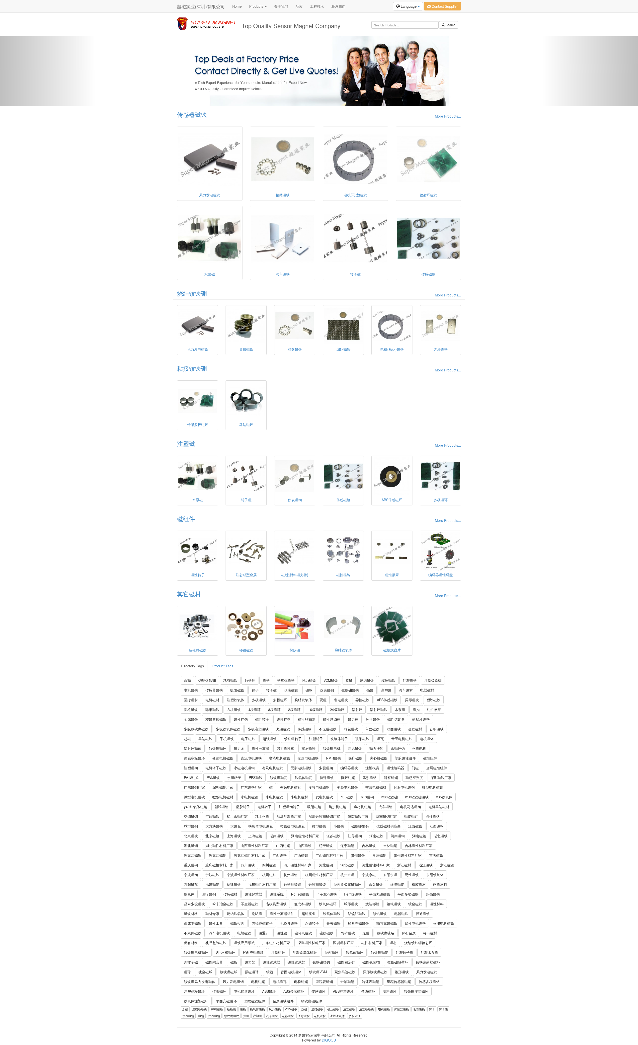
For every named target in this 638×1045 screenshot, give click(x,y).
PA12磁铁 (191, 777)
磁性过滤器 (271, 962)
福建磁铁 (234, 884)
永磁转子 (234, 777)
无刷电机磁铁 (301, 767)
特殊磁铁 (327, 777)
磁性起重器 (253, 894)
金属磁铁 (191, 719)
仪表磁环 (219, 991)
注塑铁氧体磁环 (305, 952)
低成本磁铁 (303, 903)
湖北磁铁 (441, 835)
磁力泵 (239, 748)
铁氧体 (189, 894)
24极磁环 (337, 709)
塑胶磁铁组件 (254, 1000)
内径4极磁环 (225, 952)
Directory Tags (192, 665)
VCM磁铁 (330, 680)
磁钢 (309, 690)
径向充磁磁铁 (358, 923)
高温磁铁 (355, 748)
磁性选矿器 (396, 719)
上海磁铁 (234, 835)
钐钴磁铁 (380, 913)
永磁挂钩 (398, 748)
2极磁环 (294, 709)
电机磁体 (427, 738)
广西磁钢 (301, 855)
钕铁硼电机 (331, 748)
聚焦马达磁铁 (344, 971)
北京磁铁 (191, 835)
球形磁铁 (212, 709)
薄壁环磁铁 (421, 719)
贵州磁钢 (379, 855)
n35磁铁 (346, 796)
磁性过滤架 (296, 962)
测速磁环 (390, 991)
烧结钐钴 (372, 903)
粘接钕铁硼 (192, 368)
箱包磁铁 (351, 728)
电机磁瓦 (280, 981)
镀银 (269, 971)
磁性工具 (216, 923)
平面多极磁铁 (408, 894)
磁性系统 (277, 894)
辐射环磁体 (192, 748)
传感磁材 (230, 894)
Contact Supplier (444, 6)
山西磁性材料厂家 (255, 845)
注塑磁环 (278, 952)
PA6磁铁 (213, 777)
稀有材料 (191, 942)
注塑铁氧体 (235, 699)
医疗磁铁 (355, 758)
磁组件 (186, 518)
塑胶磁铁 (433, 699)
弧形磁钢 (370, 777)
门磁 (415, 767)
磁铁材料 (191, 913)
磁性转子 (262, 719)
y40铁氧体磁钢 (195, 806)
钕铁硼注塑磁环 (416, 991)
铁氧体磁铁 (286, 680)
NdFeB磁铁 (300, 894)
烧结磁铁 (367, 680)
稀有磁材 (430, 932)
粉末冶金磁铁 (222, 903)
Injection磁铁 (327, 894)
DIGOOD (329, 1040)
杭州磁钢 (291, 874)
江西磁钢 (437, 826)
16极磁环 (315, 709)
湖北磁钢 (191, 845)
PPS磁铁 (255, 777)
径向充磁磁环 (253, 952)
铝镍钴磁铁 (356, 913)
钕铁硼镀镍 (317, 884)
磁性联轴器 (307, 719)
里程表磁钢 (324, 981)
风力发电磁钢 (233, 981)
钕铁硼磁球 (228, 971)
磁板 (233, 962)
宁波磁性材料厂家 (241, 874)
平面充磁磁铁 (379, 894)
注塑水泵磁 (429, 952)
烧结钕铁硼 (192, 293)
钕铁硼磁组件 (311, 1000)
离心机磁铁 (378, 758)
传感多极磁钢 (429, 981)
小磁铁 (338, 826)
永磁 (187, 680)
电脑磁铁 (244, 932)
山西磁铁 (305, 845)
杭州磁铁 (269, 874)
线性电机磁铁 (415, 923)
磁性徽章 (434, 709)
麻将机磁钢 (362, 806)
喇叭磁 (257, 913)
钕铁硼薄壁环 (397, 962)
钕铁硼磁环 (217, 748)
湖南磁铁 (277, 835)
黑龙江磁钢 (217, 855)
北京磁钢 (212, 835)
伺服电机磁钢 (404, 787)
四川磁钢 (269, 864)
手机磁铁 (227, 738)
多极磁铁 (259, 699)
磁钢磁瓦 (411, 816)
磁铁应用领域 (244, 942)
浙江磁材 (404, 864)
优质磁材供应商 (388, 826)
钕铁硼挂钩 (321, 962)
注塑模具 (372, 767)
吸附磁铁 (237, 690)
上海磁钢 (255, 835)
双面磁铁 (394, 728)
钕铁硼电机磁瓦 (292, 826)
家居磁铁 (309, 748)
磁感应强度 (414, 777)
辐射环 (357, 709)
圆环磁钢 (348, 777)
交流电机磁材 (375, 787)
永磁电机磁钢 (244, 767)
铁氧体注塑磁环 (196, 1000)
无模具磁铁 (289, 923)
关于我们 (281, 6)
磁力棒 (353, 719)
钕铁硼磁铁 (350, 690)
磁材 (393, 942)
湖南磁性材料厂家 (305, 835)
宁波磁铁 (212, 874)
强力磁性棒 (285, 748)
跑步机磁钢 (337, 806)
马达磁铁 (205, 738)
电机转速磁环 (244, 991)
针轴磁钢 (347, 981)
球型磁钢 (191, 826)
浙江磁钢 (447, 864)
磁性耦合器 (214, 962)
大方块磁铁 (214, 826)
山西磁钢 (283, 845)
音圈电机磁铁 (401, 738)
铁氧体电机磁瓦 (260, 826)
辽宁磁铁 (326, 845)
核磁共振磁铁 (215, 719)
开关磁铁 (333, 923)
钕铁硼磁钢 (379, 952)
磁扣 (416, 709)
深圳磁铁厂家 (440, 777)
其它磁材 (189, 593)
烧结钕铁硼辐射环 (418, 942)
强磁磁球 (252, 971)
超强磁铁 (270, 738)
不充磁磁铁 (327, 728)
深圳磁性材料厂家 (311, 942)
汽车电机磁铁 (219, 932)
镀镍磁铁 (326, 932)
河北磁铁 (347, 864)
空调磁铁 (212, 816)
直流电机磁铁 (251, 758)
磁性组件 (430, 758)
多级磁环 (368, 991)
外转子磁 (191, 962)
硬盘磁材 (415, 728)
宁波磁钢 (191, 874)
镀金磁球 (205, 971)
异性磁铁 (362, 699)
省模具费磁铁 (276, 903)
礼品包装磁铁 (215, 942)
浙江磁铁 (426, 864)
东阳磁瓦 (191, 884)
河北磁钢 (326, 864)
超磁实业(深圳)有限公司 (201, 6)
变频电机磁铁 (347, 787)
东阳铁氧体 (435, 874)
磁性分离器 (260, 748)
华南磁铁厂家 (357, 816)
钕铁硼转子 (293, 738)
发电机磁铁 (324, 796)
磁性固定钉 (346, 962)
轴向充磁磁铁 (386, 923)
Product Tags (222, 665)
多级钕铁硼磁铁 (196, 728)
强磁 (369, 690)
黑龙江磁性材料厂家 (249, 855)
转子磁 (271, 690)
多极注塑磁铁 (258, 728)
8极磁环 (274, 709)
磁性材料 (437, 903)
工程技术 (317, 6)
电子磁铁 (248, 738)
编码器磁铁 (349, 767)
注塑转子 (316, 738)
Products (256, 6)
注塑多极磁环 (194, 991)
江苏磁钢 (355, 835)
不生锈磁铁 (249, 903)
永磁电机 (419, 748)
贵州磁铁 (358, 855)
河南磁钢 (398, 835)
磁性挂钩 (241, 719)
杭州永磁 (347, 874)
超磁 (348, 680)
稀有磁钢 (391, 777)
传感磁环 (318, 991)
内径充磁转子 (262, 923)
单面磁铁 (372, 728)
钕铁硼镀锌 (292, 884)
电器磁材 (427, 690)
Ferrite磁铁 (353, 894)
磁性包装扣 (371, 962)
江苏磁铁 (333, 835)
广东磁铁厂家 (251, 787)
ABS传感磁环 (293, 991)
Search (450, 25)
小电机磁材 (299, 796)
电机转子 (264, 806)
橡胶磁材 (419, 884)
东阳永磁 (390, 874)
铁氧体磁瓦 (303, 777)
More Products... (448, 116)
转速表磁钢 (370, 981)
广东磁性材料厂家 (276, 942)
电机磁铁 (191, 690)
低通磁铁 (423, 913)
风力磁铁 (309, 680)
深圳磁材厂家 (343, 942)
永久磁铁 (376, 884)
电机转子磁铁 (215, 767)
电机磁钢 (258, 981)
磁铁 (266, 680)
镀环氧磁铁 (303, 932)
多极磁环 (280, 699)
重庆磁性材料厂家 (219, 864)
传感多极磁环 (194, 758)
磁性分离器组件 (282, 913)
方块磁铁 (234, 709)
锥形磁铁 (402, 971)
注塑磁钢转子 (289, 806)
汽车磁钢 (386, 806)
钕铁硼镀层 (385, 932)
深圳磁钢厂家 (222, 787)
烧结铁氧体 (303, 699)
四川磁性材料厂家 (298, 864)
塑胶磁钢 (222, 806)
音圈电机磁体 (291, 971)
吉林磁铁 (369, 845)
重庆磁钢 (191, 864)
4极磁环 (254, 709)
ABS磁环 (269, 991)
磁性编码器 (395, 767)
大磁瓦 (235, 826)
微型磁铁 (319, 826)
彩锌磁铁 (348, 932)
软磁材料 (440, 884)
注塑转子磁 (404, 952)
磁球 (187, 971)
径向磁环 (331, 952)
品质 (299, 6)
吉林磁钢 (390, 845)
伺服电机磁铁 (443, 923)
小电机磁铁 (274, 796)
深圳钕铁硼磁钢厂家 (324, 816)
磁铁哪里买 (360, 826)
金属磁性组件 (436, 767)
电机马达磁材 (438, 806)
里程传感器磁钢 (399, 981)
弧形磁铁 (362, 738)
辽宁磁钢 (347, 845)
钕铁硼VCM (318, 971)
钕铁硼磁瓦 (278, 777)
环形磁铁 (373, 719)
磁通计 (264, 932)
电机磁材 (212, 699)
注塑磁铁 (410, 680)
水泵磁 (400, 709)
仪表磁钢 (291, 690)
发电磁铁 (341, 699)
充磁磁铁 (283, 728)
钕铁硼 (250, 680)
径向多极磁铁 (194, 903)
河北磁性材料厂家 (376, 864)
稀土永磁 (262, 816)
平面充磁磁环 (226, 1000)
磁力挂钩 (376, 748)
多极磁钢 (326, 767)
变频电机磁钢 (319, 787)
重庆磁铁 (436, 855)
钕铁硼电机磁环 (196, 952)
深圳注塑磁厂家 (289, 816)
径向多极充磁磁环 (347, 884)
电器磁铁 (401, 913)
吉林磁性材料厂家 (419, 845)
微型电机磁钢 (432, 787)
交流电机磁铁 (279, 758)
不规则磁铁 (192, 932)
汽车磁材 (406, 690)
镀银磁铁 (394, 903)
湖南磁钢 (419, 835)
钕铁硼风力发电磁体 (199, 981)
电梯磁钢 (301, 981)
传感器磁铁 (192, 114)
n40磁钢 (367, 796)
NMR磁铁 (333, 758)
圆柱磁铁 (191, 709)
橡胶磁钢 (397, 884)
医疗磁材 (191, 699)
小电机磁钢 (249, 796)
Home (237, 6)
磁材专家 (212, 913)
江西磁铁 (415, 826)
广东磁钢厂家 (194, 787)
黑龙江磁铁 (192, 855)
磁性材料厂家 (371, 942)
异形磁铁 (412, 699)
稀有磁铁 (230, 680)
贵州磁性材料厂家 (408, 855)
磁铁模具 (237, 923)
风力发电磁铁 (426, 971)
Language (409, 6)
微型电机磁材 (222, 796)
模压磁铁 (388, 680)
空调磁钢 (191, 816)
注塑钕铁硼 (433, 680)
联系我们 (338, 6)
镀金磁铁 (415, 903)
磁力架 (250, 962)
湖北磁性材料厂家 (219, 845)
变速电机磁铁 (222, 758)
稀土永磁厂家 (237, 816)
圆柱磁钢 (433, 816)
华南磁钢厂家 (386, 816)
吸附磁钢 (314, 806)
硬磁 (322, 699)
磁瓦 (380, 738)
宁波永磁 (369, 874)
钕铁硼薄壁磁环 (428, 962)
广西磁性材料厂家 (329, 855)
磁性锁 (282, 932)
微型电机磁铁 (194, 796)
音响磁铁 (437, 728)
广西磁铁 (280, 855)
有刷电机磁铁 (272, 767)
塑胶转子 (243, 806)
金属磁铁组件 (283, 1000)
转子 (255, 690)
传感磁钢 (305, 728)
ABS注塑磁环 (343, 991)
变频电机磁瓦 (290, 787)
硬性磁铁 (412, 874)
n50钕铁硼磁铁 (417, 796)
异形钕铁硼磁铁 (375, 971)
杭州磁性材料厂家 (319, 874)
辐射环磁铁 (378, 709)
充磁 (365, 932)
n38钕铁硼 (389, 796)
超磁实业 (309, 913)
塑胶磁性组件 (405, 758)
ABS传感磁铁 (387, 699)
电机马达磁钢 (410, 806)
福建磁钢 (212, 884)
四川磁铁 (248, 864)
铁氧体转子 (339, 738)
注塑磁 (186, 443)
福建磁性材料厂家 (262, 884)
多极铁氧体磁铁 (228, 728)
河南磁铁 (376, 835)
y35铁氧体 (444, 796)
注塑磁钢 (191, 767)
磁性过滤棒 (331, 719)
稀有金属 (409, 932)
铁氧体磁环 (327, 903)
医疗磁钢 (209, 894)
